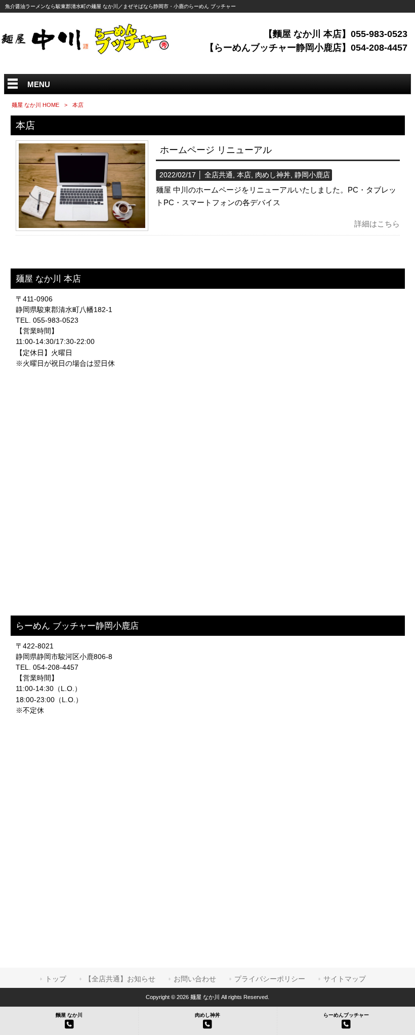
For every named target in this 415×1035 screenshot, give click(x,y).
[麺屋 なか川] (86, 52)
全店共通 (218, 175)
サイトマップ (344, 979)
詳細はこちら (377, 223)
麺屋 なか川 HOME (35, 105)
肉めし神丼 (272, 175)
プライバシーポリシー (269, 979)
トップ (55, 979)
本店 (244, 175)
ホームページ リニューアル (216, 150)
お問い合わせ (195, 979)
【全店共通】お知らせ (120, 979)
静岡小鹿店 (312, 175)
